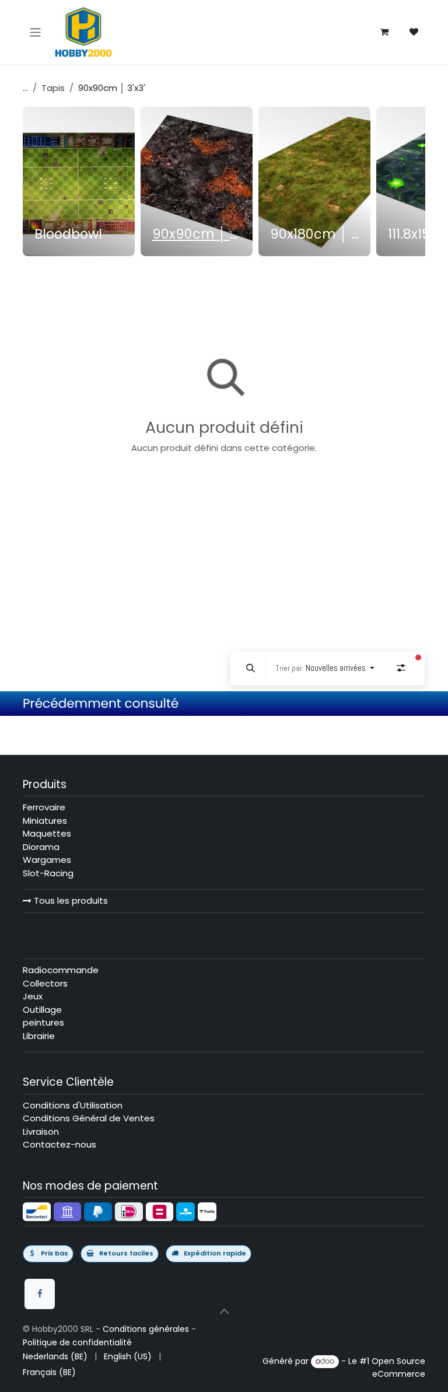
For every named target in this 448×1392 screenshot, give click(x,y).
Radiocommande (61, 970)
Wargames (47, 860)
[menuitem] (79, 181)
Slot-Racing (48, 873)
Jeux (33, 996)
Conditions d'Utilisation (73, 1105)
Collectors (45, 983)
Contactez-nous (59, 1144)
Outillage (42, 1009)
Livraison (41, 1131)
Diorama (41, 847)
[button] (250, 668)
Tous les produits (70, 900)
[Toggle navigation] (35, 31)
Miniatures (45, 820)
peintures (43, 1022)
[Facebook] (39, 1294)
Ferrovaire (44, 807)
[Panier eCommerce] (384, 32)
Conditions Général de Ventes (89, 1118)
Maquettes (47, 833)
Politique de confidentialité (77, 1342)
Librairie (39, 1036)
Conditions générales (146, 1329)
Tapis (53, 88)
